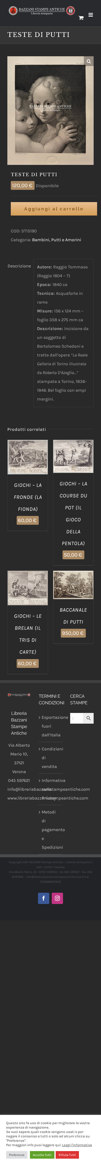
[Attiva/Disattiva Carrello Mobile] (81, 17)
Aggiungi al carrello (54, 208)
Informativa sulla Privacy (51, 789)
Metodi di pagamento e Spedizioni (51, 829)
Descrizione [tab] (19, 266)
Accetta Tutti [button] (42, 1155)
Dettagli (28, 464)
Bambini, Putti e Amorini (56, 239)
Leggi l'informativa (77, 1145)
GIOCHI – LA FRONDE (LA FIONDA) (28, 497)
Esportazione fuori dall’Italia (51, 726)
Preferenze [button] (17, 1155)
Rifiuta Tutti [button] (67, 1155)
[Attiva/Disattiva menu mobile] (91, 14)
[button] (89, 61)
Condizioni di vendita (51, 757)
